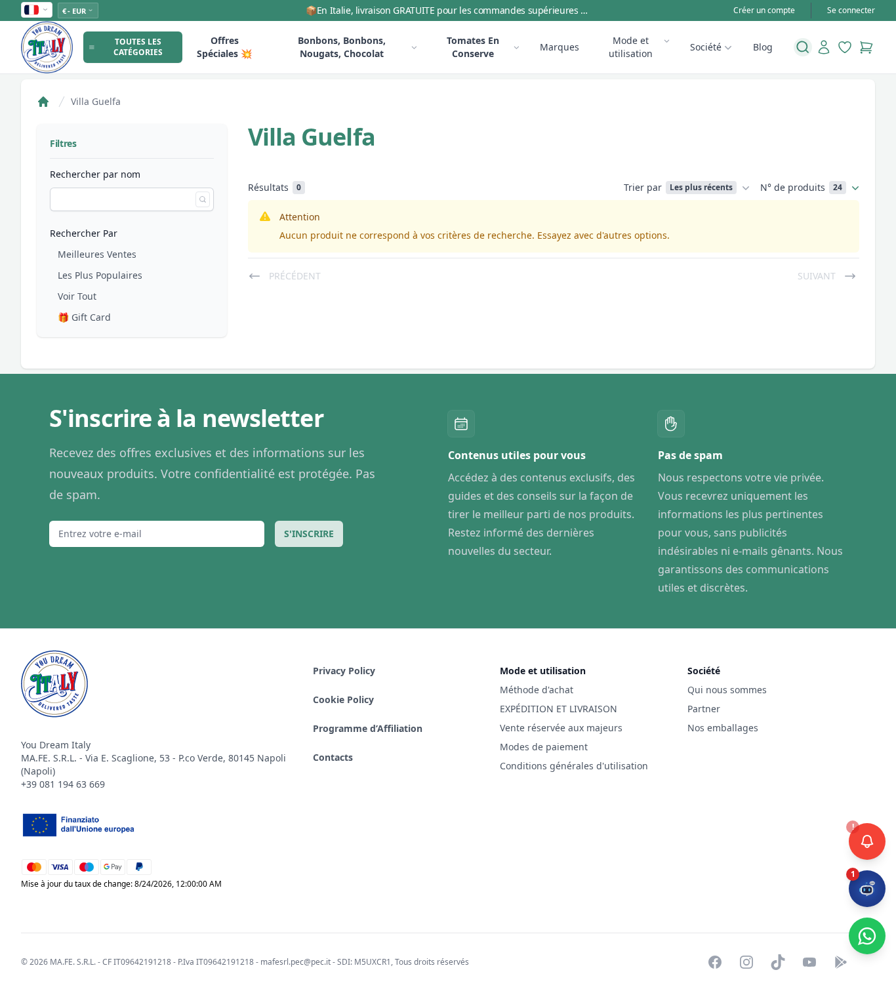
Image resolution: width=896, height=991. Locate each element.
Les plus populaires (100, 275)
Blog (763, 47)
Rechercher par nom (95, 174)
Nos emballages (722, 727)
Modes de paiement (544, 746)
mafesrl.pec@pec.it (295, 961)
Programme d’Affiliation (367, 728)
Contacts (333, 757)
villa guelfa (96, 101)
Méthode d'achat (536, 689)
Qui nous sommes (727, 689)
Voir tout (77, 296)
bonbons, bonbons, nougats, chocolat (342, 47)
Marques (559, 47)
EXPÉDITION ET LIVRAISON (560, 708)
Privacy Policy (344, 670)
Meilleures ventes (97, 254)
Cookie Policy (343, 699)
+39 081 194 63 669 (63, 784)
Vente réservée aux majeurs (561, 727)
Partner (703, 708)
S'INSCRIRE (309, 533)
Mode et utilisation (631, 47)
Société (706, 47)
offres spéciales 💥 (224, 47)
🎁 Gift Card (84, 317)
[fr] (36, 10)
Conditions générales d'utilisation (574, 765)
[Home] (43, 101)
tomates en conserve (473, 47)
